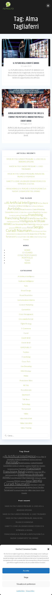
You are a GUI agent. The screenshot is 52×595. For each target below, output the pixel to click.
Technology (26, 404)
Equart (35, 212)
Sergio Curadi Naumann (24, 228)
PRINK (18, 227)
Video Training (38, 237)
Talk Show (26, 399)
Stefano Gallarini (10, 234)
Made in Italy (31, 224)
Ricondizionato (26, 390)
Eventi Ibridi (26, 338)
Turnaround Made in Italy (22, 237)
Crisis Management (26, 314)
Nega (26, 577)
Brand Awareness (26, 209)
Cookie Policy (20, 591)
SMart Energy (36, 231)
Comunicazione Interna (26, 300)
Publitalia (24, 228)
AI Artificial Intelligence (21, 203)
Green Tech (39, 218)
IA (45, 218)
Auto (26, 286)
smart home (43, 231)
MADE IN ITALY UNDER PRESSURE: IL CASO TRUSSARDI (24, 514)
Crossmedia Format (26, 319)
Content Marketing (38, 209)
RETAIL (26, 385)
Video (26, 414)
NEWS (27, 263)
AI (5, 203)
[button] (48, 549)
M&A (25, 224)
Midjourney (39, 224)
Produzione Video (26, 380)
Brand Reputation (26, 295)
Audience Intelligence (37, 206)
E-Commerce (26, 328)
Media (26, 376)
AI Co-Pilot (42, 203)
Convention (9, 212)
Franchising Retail (16, 218)
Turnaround (10, 236)
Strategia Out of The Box (36, 234)
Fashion (26, 352)
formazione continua (14, 215)
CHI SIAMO (27, 252)
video (32, 237)
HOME (27, 250)
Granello (31, 218)
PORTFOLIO (27, 257)
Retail (30, 227)
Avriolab (13, 208)
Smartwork (26, 395)
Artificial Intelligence (23, 206)
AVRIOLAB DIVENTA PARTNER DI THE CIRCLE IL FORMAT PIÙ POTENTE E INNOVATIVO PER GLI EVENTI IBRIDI (26, 117)
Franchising (35, 215)
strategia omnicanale (21, 234)
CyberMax (23, 212)
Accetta (26, 571)
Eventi (26, 333)
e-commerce (29, 212)
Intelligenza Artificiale (32, 221)
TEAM (27, 260)
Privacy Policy (30, 591)
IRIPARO (8, 224)
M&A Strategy (26, 371)
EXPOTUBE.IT (26, 347)
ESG (39, 212)
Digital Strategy (26, 324)
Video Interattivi (26, 423)
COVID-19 (17, 212)
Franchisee (24, 215)
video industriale (26, 418)
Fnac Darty (44, 212)
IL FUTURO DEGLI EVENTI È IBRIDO (26, 63)
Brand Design (26, 290)
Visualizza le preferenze (26, 584)
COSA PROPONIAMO (27, 255)
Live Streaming (17, 224)
